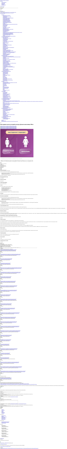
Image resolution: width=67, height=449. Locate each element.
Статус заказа (3, 3)
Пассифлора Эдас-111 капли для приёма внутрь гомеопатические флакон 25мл (9, 313)
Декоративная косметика (6, 87)
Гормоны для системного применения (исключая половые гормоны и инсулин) (12, 32)
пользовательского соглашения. (14, 396)
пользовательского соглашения (14, 403)
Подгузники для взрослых (6, 112)
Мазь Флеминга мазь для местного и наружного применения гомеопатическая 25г (10, 331)
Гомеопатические (4, 120)
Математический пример (3, 394)
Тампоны (4, 111)
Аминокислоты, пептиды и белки (7, 38)
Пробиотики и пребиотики (6, 54)
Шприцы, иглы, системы (6, 63)
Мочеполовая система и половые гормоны (8, 29)
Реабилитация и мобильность (6, 104)
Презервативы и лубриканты (6, 60)
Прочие (4, 35)
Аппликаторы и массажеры (6, 99)
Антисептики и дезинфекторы (6, 15)
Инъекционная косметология (6, 83)
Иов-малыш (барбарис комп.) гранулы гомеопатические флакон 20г (8, 290)
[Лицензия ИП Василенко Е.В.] (4, 448)
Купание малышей (5, 95)
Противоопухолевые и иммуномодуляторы (8, 34)
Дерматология (4, 31)
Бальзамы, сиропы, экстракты (6, 51)
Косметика (3, 81)
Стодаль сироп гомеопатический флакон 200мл (6, 259)
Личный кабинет (4, 415)
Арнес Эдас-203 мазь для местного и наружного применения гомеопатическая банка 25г (10, 367)
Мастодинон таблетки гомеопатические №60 (5, 304)
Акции (2, 411)
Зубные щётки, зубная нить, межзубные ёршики (9, 114)
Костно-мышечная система (6, 30)
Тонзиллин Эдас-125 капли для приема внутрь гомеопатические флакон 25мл (9, 326)
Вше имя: (1, 391)
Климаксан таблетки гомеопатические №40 (5, 277)
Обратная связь (2, 438)
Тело (3, 86)
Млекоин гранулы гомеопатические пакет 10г (5, 335)
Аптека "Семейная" (4, 2)
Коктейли (4, 74)
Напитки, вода (5, 75)
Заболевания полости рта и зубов (7, 16)
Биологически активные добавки (6, 36)
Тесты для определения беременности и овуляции (9, 59)
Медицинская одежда (5, 106)
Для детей (4, 90)
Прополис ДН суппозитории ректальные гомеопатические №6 (7, 317)
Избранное (3, 4)
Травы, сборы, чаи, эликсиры (6, 27)
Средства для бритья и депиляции (7, 109)
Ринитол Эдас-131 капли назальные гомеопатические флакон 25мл (8, 322)
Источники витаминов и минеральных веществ (8, 52)
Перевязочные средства (6, 62)
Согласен (2, 447)
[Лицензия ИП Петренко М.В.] (28, 448)
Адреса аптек (3, 412)
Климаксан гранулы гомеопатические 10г (5, 295)
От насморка (4, 26)
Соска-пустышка (5, 92)
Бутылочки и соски (5, 97)
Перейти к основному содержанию (4, 0)
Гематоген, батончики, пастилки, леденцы (8, 50)
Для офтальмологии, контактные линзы (8, 66)
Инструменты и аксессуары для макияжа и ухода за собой (10, 82)
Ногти (4, 89)
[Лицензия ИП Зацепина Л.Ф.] (20, 448)
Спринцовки (4, 67)
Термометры (4, 57)
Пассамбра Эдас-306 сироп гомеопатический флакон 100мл (7, 308)
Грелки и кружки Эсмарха (6, 70)
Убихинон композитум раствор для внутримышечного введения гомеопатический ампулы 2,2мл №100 (12, 371)
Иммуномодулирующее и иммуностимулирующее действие (10, 24)
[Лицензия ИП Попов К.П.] (35, 448)
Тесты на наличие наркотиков (6, 64)
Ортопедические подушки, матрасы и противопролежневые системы (11, 100)
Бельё (3, 102)
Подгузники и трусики (6, 94)
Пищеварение (4, 44)
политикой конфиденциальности (22, 403)
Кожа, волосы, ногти (5, 37)
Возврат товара (3, 417)
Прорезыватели (5, 93)
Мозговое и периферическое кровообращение (8, 47)
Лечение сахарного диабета (6, 18)
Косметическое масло (5, 88)
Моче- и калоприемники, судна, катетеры (8, 69)
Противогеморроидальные (6, 19)
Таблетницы (4, 58)
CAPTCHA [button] (2, 393)
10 (4, 13)
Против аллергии (5, 25)
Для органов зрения (5, 39)
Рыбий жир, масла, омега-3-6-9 (6, 53)
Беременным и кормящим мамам (7, 98)
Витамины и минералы (6, 28)
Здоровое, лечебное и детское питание (6, 71)
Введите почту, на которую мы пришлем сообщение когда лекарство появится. (9, 247)
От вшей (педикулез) (5, 117)
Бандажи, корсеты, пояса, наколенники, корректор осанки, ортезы (11, 103)
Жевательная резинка (5, 72)
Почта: (1, 392)
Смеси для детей (5, 77)
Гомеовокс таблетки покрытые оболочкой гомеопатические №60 (8, 250)
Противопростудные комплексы (7, 21)
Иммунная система (5, 48)
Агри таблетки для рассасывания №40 (4, 353)
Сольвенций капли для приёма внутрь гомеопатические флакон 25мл (8, 349)
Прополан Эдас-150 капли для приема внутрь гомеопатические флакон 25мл (9, 362)
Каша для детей (5, 79)
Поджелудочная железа (6, 42)
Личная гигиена (5, 113)
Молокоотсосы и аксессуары (6, 96)
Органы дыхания (5, 45)
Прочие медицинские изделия (6, 61)
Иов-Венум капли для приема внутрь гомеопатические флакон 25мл (8, 286)
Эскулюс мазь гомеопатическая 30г (4, 358)
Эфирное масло (5, 85)
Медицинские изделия (4, 55)
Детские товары (3, 91)
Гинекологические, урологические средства (8, 56)
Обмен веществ (5, 40)
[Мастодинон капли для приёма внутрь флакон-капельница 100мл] (8, 126)
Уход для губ (4, 84)
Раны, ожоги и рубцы (5, 68)
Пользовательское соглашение (5, 422)
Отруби (4, 76)
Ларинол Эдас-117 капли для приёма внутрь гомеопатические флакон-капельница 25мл (10, 268)
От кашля (4, 23)
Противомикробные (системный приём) (8, 33)
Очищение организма (5, 43)
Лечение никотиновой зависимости (7, 22)
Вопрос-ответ (3, 419)
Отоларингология (5, 65)
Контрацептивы (5, 17)
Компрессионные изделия (6, 105)
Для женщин (4, 49)
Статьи (2, 410)
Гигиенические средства (5, 108)
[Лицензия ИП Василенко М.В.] (12, 448)
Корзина (3, 416)
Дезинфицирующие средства (6, 118)
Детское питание (5, 80)
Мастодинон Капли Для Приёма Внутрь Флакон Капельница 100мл (10, 121)
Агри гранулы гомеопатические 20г (4, 344)
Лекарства (3, 413)
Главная (3, 409)
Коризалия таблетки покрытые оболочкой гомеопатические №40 (8, 299)
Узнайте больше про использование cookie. (5, 446)
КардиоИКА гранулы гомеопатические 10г (5, 340)
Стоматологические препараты (7, 20)
